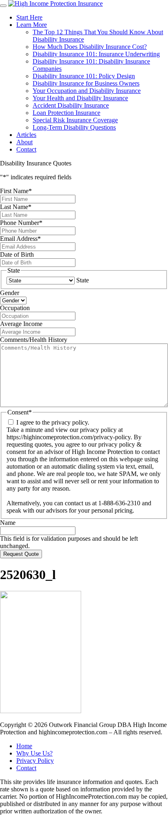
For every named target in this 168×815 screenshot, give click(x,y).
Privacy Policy (35, 760)
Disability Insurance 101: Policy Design (84, 76)
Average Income (21, 323)
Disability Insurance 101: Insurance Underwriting (96, 54)
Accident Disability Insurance (71, 105)
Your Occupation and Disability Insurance (87, 90)
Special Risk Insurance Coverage (75, 120)
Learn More (31, 24)
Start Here (29, 17)
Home (24, 745)
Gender (9, 292)
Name (7, 522)
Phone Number (21, 222)
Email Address (20, 238)
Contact (26, 149)
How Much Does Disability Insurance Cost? (90, 46)
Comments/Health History (33, 339)
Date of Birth (17, 254)
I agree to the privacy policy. (52, 422)
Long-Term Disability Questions (74, 127)
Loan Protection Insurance (66, 112)
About (24, 142)
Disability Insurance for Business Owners (86, 83)
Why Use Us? (34, 753)
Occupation (15, 307)
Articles (26, 134)
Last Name (15, 206)
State (82, 280)
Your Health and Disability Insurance (80, 98)
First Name (16, 190)
